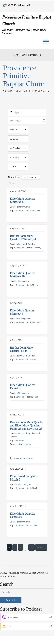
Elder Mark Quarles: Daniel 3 (22, 386)
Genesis (35, 525)
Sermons (20, 210)
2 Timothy (36, 247)
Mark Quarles (24, 206)
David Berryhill (24, 484)
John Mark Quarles (26, 244)
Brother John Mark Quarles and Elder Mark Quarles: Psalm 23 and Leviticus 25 (26, 425)
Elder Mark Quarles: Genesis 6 (22, 515)
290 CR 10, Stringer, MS (18, 5)
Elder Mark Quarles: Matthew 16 (22, 274)
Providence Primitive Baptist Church (26, 20)
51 (31, 547)
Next (39, 547)
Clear (11, 183)
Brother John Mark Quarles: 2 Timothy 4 (23, 237)
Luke (34, 359)
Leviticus (19, 444)
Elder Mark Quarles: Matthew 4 (22, 312)
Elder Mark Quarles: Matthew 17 (22, 200)
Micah (35, 488)
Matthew (36, 210)
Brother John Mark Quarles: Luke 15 (21, 349)
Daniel (35, 396)
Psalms (27, 444)
